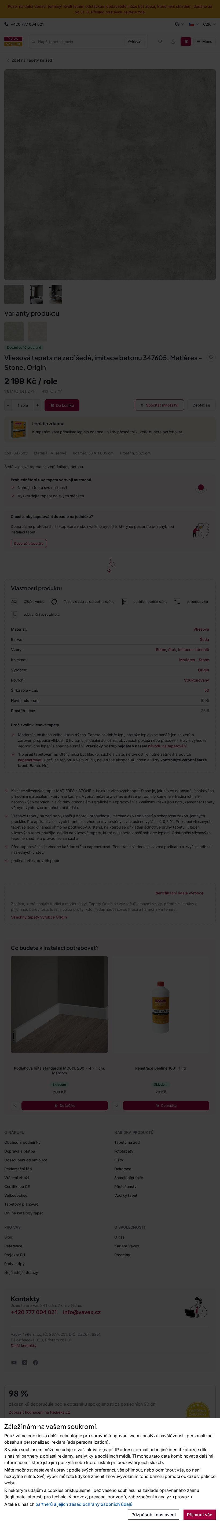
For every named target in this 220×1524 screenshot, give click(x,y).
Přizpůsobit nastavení (153, 1514)
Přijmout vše (199, 1514)
